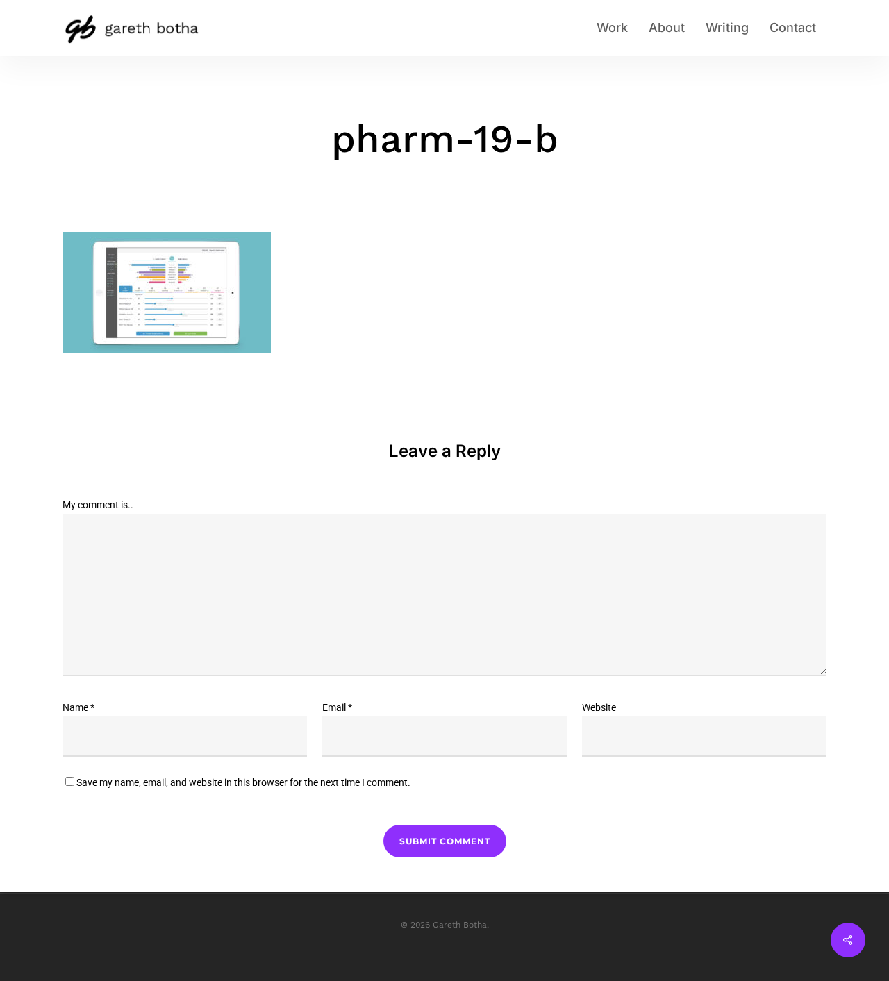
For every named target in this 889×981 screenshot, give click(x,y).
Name (78, 707)
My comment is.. (98, 504)
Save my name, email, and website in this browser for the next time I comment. (243, 782)
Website (599, 707)
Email (337, 707)
